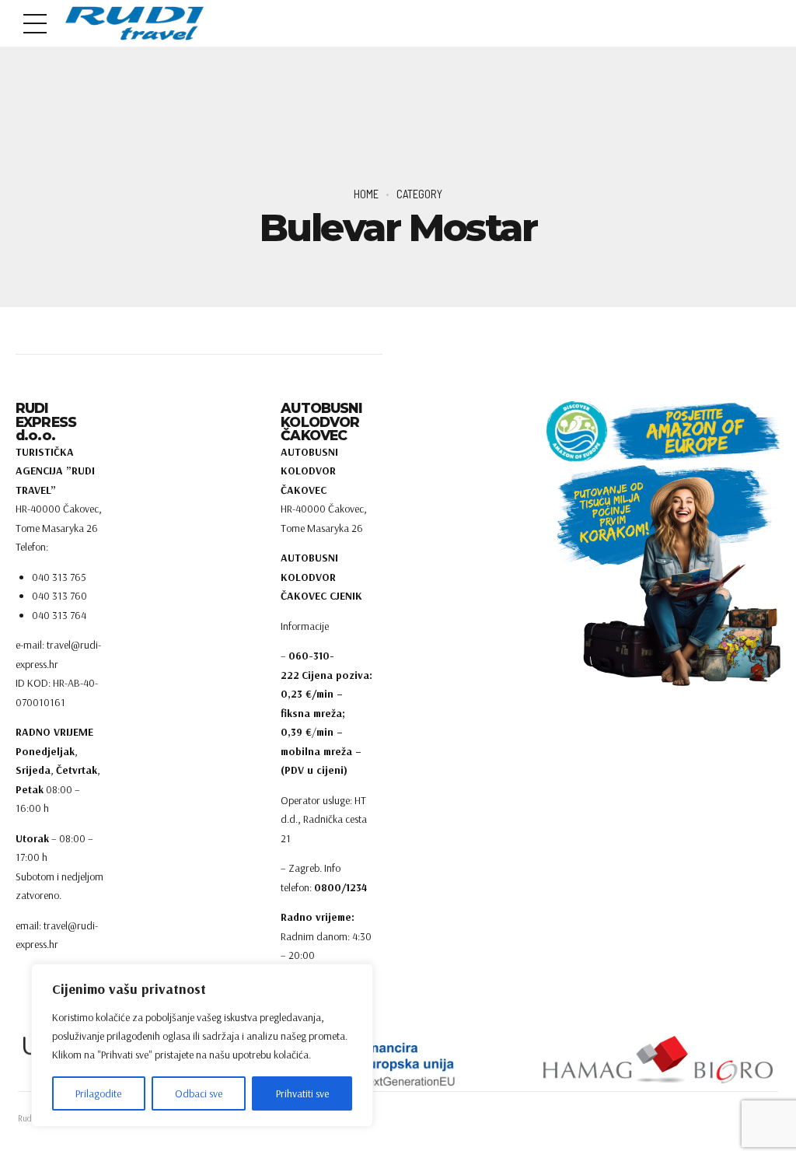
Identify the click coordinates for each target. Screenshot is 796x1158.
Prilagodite (98, 1093)
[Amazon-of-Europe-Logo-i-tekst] (663, 431)
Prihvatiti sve (302, 1093)
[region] (202, 1045)
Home (366, 194)
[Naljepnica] (398, 1063)
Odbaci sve (198, 1093)
